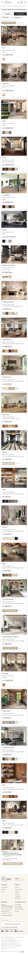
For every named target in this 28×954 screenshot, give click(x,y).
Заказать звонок (7, 915)
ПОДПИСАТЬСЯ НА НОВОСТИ (13, 924)
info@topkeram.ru (5, 911)
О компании (4, 887)
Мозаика (17, 891)
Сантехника (18, 896)
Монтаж (17, 911)
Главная (3, 6)
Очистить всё (21, 23)
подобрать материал (12, 863)
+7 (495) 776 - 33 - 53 (6, 913)
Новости (3, 889)
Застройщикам (18, 907)
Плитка (16, 887)
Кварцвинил (18, 898)
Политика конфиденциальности (10, 940)
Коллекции (20, 14)
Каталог (9, 6)
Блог (2, 891)
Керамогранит (18, 889)
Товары (7, 14)
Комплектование (19, 909)
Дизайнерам (18, 904)
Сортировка (17, 17)
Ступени (17, 894)
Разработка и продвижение (9, 951)
